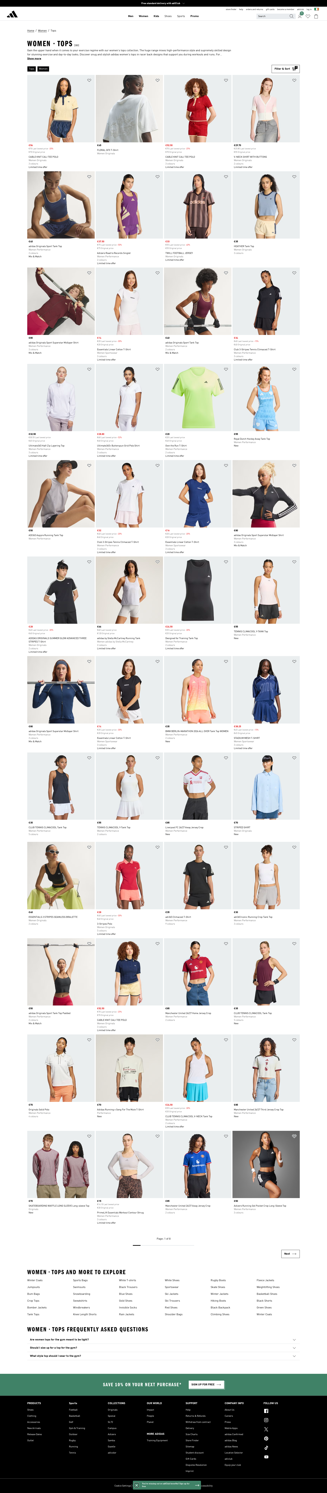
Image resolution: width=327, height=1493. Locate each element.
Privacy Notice (165, 1486)
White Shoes (172, 1280)
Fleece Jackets (265, 1280)
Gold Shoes (125, 1301)
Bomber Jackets (37, 1307)
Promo (194, 16)
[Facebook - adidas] (281, 1411)
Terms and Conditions (186, 1486)
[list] (149, 69)
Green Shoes (264, 1307)
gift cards (270, 10)
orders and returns (254, 10)
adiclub (300, 10)
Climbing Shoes (220, 1314)
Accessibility (206, 1486)
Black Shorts (264, 1301)
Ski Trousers (172, 1301)
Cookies (152, 1486)
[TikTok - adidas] (281, 1448)
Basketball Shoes (267, 1294)
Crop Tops (33, 1301)
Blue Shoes (126, 1294)
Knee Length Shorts (85, 1314)
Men (130, 16)
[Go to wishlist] (308, 16)
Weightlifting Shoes (268, 1287)
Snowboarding (81, 1294)
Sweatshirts (80, 1301)
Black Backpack (220, 1307)
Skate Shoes (218, 1287)
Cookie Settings (122, 1486)
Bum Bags (33, 1294)
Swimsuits (79, 1287)
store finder (231, 10)
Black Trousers (128, 1287)
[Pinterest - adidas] (281, 1439)
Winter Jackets (219, 1294)
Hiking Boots (218, 1301)
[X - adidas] (281, 1429)
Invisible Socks (128, 1307)
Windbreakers (81, 1307)
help (241, 10)
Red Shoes (171, 1307)
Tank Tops (33, 1314)
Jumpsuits (33, 1287)
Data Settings (140, 1486)
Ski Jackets (171, 1294)
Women (143, 16)
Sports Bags (80, 1280)
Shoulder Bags (174, 1314)
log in (309, 10)
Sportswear (172, 1287)
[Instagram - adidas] (281, 1420)
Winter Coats (35, 1280)
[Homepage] (12, 15)
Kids (156, 16)
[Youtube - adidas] (281, 1457)
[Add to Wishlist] (89, 81)
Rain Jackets (126, 1314)
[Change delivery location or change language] (316, 9)
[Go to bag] (316, 16)
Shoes (168, 16)
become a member (285, 10)
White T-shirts (127, 1280)
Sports (181, 16)
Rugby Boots (218, 1280)
